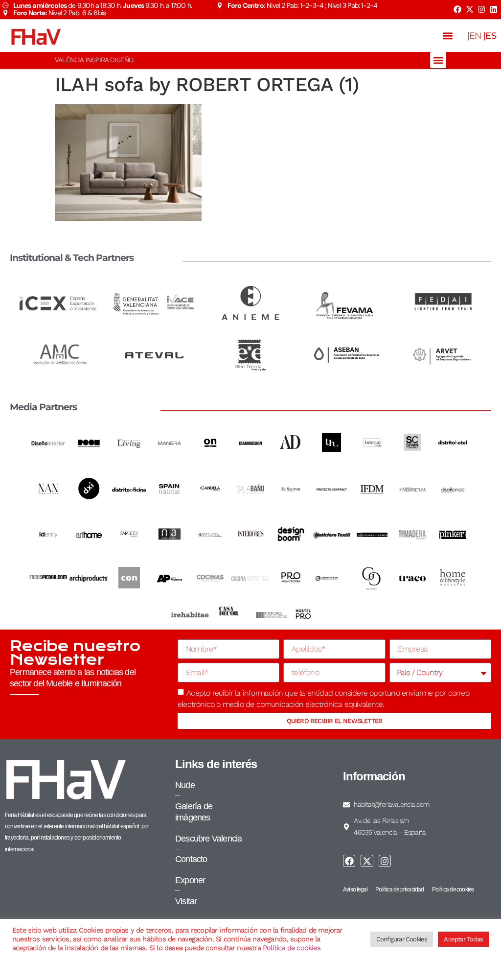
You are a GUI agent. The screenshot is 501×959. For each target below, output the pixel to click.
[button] (448, 35)
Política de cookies (291, 947)
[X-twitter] (469, 9)
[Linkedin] (493, 9)
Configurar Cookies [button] (402, 939)
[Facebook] (457, 9)
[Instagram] (481, 9)
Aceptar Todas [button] (463, 939)
